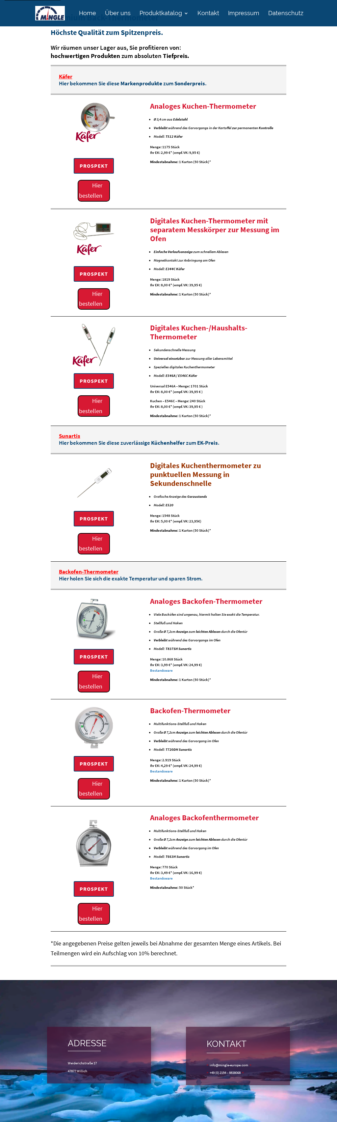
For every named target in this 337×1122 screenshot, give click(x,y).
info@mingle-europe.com (229, 1065)
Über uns (118, 13)
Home (87, 13)
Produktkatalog (161, 13)
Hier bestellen (90, 190)
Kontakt (208, 13)
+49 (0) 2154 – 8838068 (225, 1072)
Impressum (243, 13)
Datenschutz (285, 13)
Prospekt (94, 165)
